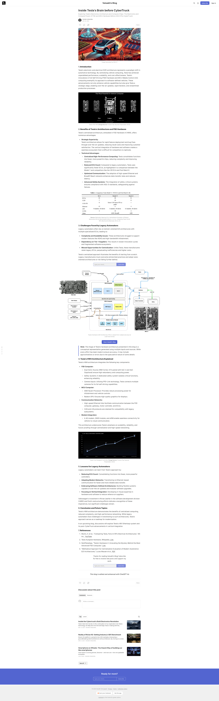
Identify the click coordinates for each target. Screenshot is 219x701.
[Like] (80, 25)
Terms (115, 689)
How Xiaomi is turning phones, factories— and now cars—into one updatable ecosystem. (101, 653)
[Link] (76, 66)
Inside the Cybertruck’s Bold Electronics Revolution (98, 621)
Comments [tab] (82, 595)
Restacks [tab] (89, 595)
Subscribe (205, 3)
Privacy (110, 689)
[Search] (194, 3)
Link (111, 540)
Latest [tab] (85, 616)
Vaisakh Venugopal (87, 19)
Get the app (117, 693)
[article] (109, 625)
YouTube (88, 536)
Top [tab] (80, 616)
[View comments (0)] (84, 25)
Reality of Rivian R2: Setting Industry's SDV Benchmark (99, 635)
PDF (113, 552)
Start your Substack (105, 693)
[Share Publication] (198, 3)
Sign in (213, 3)
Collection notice (122, 689)
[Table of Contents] (2, 350)
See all (82, 663)
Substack (101, 697)
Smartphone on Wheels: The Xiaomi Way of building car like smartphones (100, 649)
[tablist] (85, 595)
